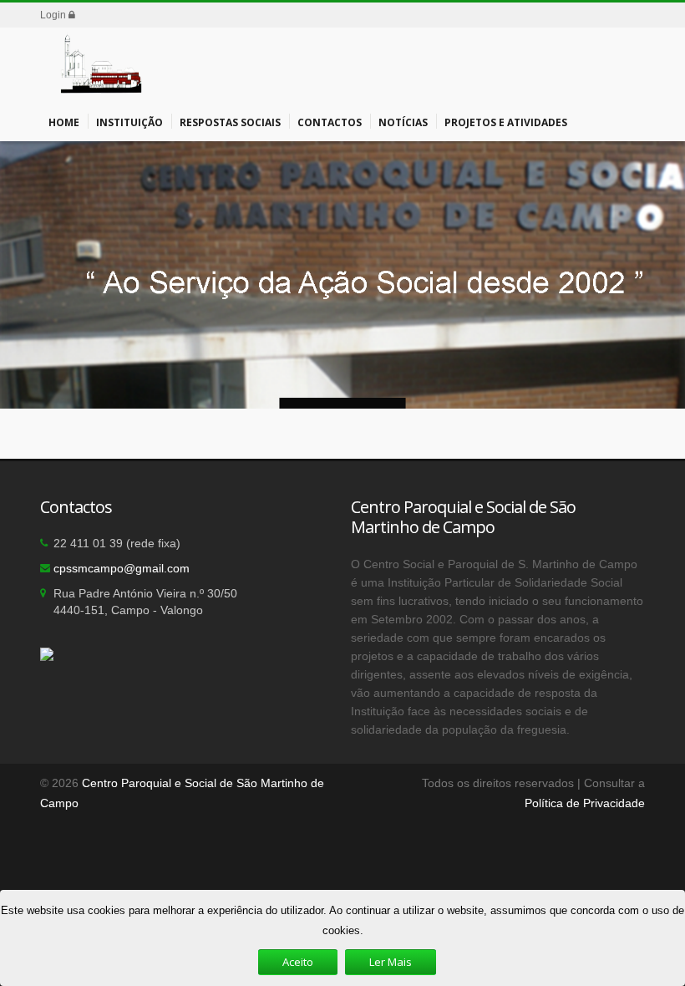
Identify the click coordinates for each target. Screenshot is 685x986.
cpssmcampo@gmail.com (121, 568)
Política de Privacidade (585, 803)
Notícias (403, 122)
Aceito (297, 961)
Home (63, 122)
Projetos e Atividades (505, 122)
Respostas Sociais (230, 122)
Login (54, 15)
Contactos (329, 122)
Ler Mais (390, 961)
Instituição (129, 122)
